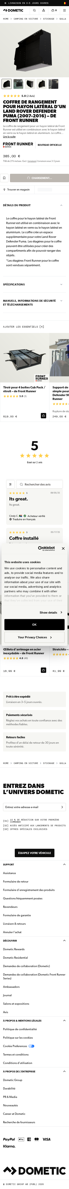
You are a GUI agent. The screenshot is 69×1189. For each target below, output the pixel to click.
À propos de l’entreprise (19, 1071)
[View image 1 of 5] (7, 84)
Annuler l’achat (12, 932)
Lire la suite (9, 136)
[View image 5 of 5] (53, 84)
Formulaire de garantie (17, 915)
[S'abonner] (62, 807)
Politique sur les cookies (18, 1037)
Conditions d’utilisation (17, 1063)
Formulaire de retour (15, 881)
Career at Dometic (26, 1114)
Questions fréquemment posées (22, 898)
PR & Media (22, 1097)
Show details (48, 612)
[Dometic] (13, 10)
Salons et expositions (16, 1003)
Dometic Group (24, 1080)
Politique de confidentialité (20, 1029)
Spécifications (14, 284)
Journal (7, 995)
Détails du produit (16, 205)
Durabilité (9, 1088)
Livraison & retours (14, 923)
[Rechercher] (34, 10)
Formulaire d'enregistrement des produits (29, 890)
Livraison (32, 161)
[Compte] (43, 10)
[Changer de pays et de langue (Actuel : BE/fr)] (64, 3)
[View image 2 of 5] (18, 84)
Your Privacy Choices (32, 637)
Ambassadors (11, 987)
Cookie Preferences (15, 1046)
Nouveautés (22, 1105)
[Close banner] (63, 548)
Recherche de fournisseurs (19, 1122)
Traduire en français (24, 519)
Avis (5, 1012)
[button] (16, 189)
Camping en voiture (26, 19)
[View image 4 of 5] (42, 84)
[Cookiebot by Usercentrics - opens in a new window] (40, 548)
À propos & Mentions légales (22, 1020)
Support (8, 864)
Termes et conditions (16, 1054)
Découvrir (10, 940)
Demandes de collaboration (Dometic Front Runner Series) (34, 976)
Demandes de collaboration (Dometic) (26, 966)
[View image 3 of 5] (30, 84)
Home (6, 19)
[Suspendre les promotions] (5, 3)
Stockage (48, 19)
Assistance (9, 873)
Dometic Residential (27, 957)
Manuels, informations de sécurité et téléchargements (29, 302)
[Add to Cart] (43, 415)
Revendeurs (10, 907)
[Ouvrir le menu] (64, 10)
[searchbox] (42, 484)
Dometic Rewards (14, 949)
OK (34, 624)
